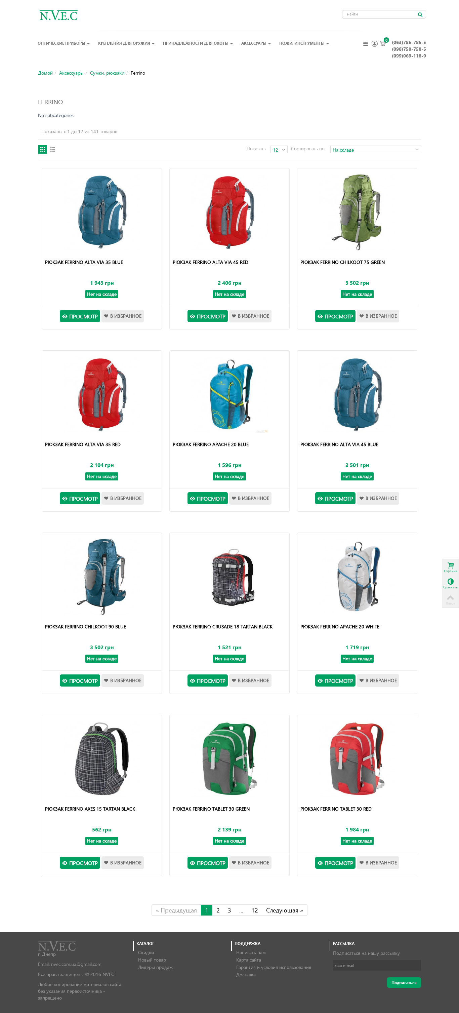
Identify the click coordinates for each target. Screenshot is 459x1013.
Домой (45, 73)
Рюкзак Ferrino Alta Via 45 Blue (339, 444)
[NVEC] (57, 14)
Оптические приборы (61, 43)
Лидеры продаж (155, 967)
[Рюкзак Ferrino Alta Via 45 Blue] (357, 394)
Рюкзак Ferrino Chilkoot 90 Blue (85, 626)
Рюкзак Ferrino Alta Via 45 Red (210, 262)
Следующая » (284, 910)
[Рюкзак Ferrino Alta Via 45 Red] (229, 212)
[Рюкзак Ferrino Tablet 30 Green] (229, 759)
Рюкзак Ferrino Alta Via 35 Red (83, 444)
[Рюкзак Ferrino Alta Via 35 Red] (101, 394)
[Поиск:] (420, 14)
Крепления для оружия (124, 43)
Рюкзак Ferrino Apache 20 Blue (211, 444)
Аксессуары (253, 43)
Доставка (246, 974)
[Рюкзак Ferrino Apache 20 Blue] (229, 394)
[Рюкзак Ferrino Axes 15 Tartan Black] (101, 759)
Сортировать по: (308, 148)
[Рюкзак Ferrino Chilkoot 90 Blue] (101, 576)
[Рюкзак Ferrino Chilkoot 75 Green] (357, 212)
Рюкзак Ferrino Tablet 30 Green (211, 809)
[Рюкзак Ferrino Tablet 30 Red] (357, 759)
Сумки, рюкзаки (107, 73)
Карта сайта (248, 960)
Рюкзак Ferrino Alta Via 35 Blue (84, 262)
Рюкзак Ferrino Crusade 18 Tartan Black (223, 626)
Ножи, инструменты (302, 43)
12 (254, 910)
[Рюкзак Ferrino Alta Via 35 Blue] (101, 212)
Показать (256, 148)
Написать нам (251, 952)
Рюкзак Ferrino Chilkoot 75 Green (342, 262)
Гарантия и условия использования (273, 967)
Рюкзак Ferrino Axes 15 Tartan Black (90, 809)
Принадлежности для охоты (195, 43)
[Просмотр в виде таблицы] (42, 149)
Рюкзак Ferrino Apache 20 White (339, 626)
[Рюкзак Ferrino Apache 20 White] (357, 576)
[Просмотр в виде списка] (52, 149)
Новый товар (152, 960)
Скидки (146, 952)
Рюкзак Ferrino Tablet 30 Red (336, 809)
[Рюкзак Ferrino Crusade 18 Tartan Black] (229, 576)
